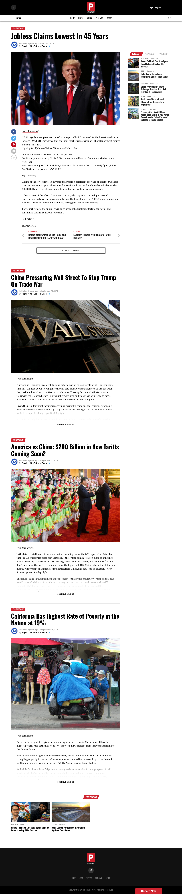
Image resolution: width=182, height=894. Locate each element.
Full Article (28, 218)
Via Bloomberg (30, 131)
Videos (89, 18)
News (80, 18)
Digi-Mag (99, 18)
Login (151, 7)
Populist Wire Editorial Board (34, 46)
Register (158, 7)
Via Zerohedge (25, 547)
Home (72, 18)
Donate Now (148, 891)
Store (109, 18)
